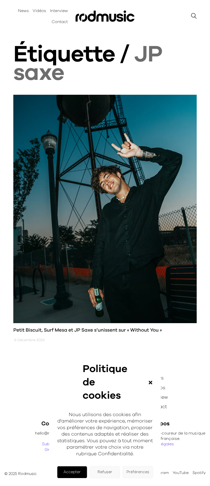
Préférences (138, 472)
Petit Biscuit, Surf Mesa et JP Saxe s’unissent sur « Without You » (87, 330)
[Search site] (194, 16)
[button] (150, 382)
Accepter (72, 472)
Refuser (105, 472)
